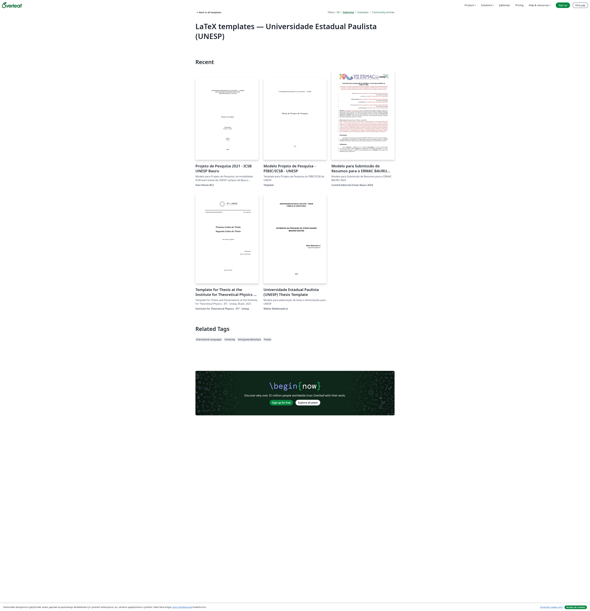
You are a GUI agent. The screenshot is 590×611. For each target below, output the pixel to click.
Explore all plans (308, 402)
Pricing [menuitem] (519, 5)
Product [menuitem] (469, 5)
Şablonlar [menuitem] (504, 5)
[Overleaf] (12, 5)
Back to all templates (208, 12)
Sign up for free (281, 402)
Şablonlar (348, 12)
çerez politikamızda (182, 607)
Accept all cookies (575, 607)
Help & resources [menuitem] (539, 5)
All (338, 12)
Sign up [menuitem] (563, 5)
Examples (363, 12)
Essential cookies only (551, 607)
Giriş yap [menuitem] (580, 5)
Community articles (383, 12)
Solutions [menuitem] (486, 5)
